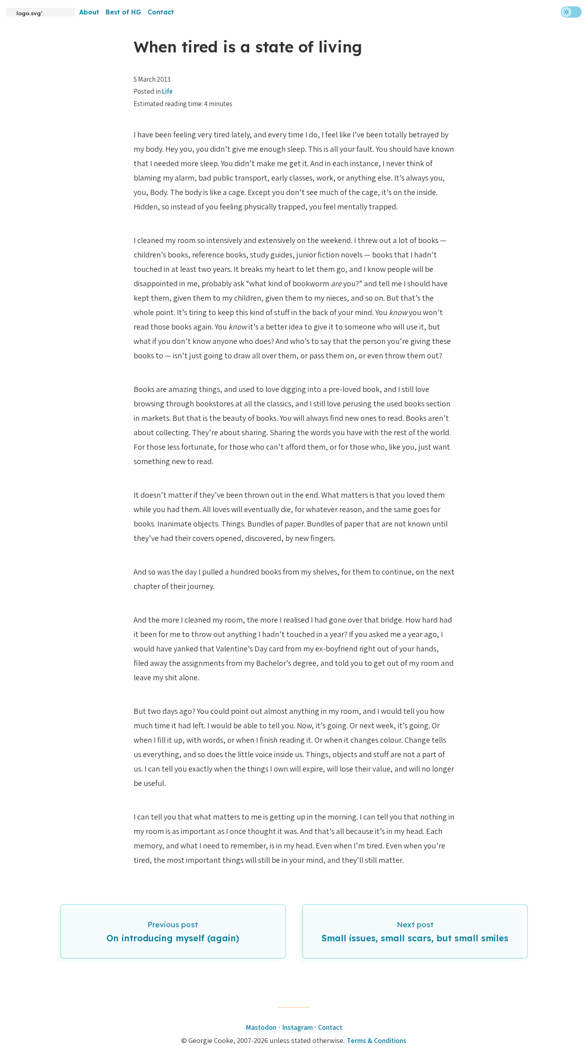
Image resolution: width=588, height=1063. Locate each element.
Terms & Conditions (376, 1040)
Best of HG (123, 12)
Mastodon (261, 1027)
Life (167, 91)
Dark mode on (571, 12)
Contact (161, 12)
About (89, 12)
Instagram (297, 1027)
